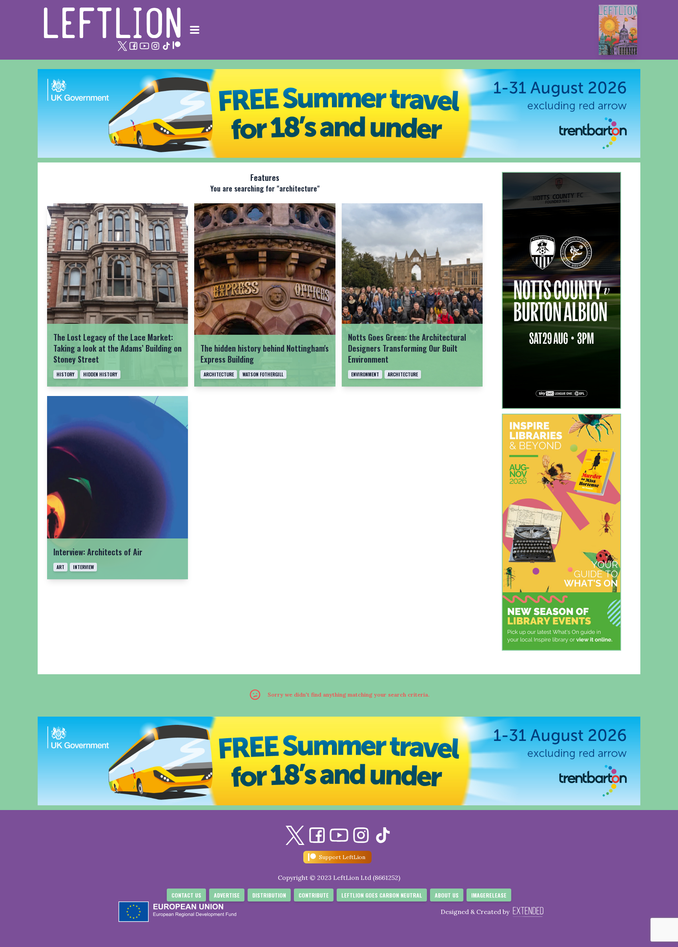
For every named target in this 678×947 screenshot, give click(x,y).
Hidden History (100, 374)
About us (447, 895)
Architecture (219, 374)
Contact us (186, 895)
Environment (365, 374)
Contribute (314, 895)
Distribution (269, 895)
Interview (83, 567)
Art (60, 567)
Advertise (227, 895)
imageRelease (489, 895)
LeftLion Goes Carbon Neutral (381, 895)
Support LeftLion (342, 857)
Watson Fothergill (262, 374)
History (65, 374)
